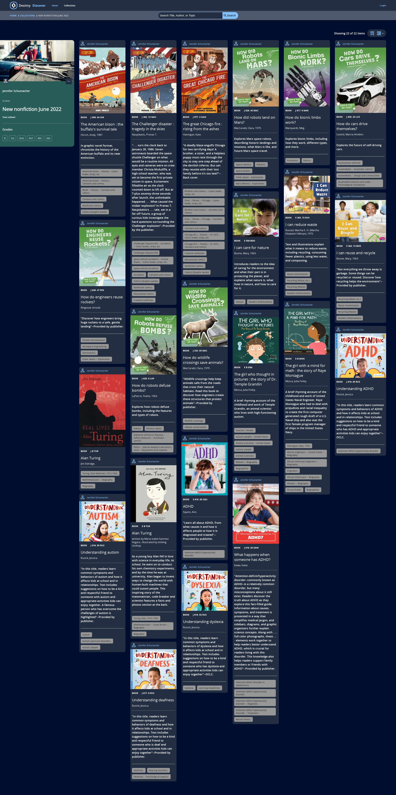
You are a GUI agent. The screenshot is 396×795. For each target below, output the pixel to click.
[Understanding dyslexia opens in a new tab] (204, 591)
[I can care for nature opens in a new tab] (256, 218)
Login (383, 5)
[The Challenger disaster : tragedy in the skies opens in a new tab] (153, 80)
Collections (69, 5)
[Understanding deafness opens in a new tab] (153, 669)
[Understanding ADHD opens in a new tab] (360, 355)
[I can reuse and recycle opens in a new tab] (360, 221)
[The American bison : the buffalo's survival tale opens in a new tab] (102, 80)
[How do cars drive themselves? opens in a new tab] (360, 80)
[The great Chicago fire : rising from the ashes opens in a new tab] (204, 80)
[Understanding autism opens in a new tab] (102, 521)
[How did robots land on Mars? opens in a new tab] (256, 77)
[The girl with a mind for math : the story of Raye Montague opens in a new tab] (307, 331)
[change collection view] (381, 33)
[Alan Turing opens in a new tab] (102, 410)
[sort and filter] (371, 33)
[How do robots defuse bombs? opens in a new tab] (153, 344)
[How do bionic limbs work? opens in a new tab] (307, 77)
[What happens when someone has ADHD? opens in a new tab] (256, 514)
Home (55, 5)
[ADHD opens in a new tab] (204, 469)
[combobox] (190, 15)
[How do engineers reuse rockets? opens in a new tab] (102, 256)
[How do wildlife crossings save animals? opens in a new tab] (204, 317)
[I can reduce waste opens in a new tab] (307, 195)
